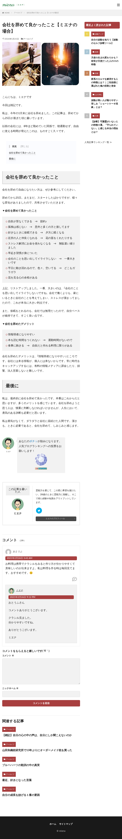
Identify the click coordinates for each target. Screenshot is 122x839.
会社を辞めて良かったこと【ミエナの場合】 (43, 13)
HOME (7, 13)
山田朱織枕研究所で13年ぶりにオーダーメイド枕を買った (37, 750)
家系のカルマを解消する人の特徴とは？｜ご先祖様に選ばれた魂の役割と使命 (104, 82)
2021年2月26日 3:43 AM (19, 558)
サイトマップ (66, 824)
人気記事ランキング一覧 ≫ (98, 142)
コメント (8, 656)
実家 (96, 73)
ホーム (53, 824)
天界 (96, 116)
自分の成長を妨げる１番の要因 (21, 795)
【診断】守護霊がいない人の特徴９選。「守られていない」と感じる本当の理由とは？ (104, 126)
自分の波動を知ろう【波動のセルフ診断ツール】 (104, 41)
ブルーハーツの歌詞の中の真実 (21, 765)
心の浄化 (98, 95)
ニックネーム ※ (10, 688)
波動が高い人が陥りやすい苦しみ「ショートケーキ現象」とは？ (104, 103)
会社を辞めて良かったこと (22, 153)
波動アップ (99, 34)
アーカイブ (18, 13)
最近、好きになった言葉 (17, 780)
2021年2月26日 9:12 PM (22, 597)
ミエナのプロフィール (55, 519)
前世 (96, 52)
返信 (74, 580)
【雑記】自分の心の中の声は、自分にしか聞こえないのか (37, 735)
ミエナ (19, 590)
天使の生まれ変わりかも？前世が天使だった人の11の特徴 (104, 61)
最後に (12, 159)
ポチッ (33, 441)
